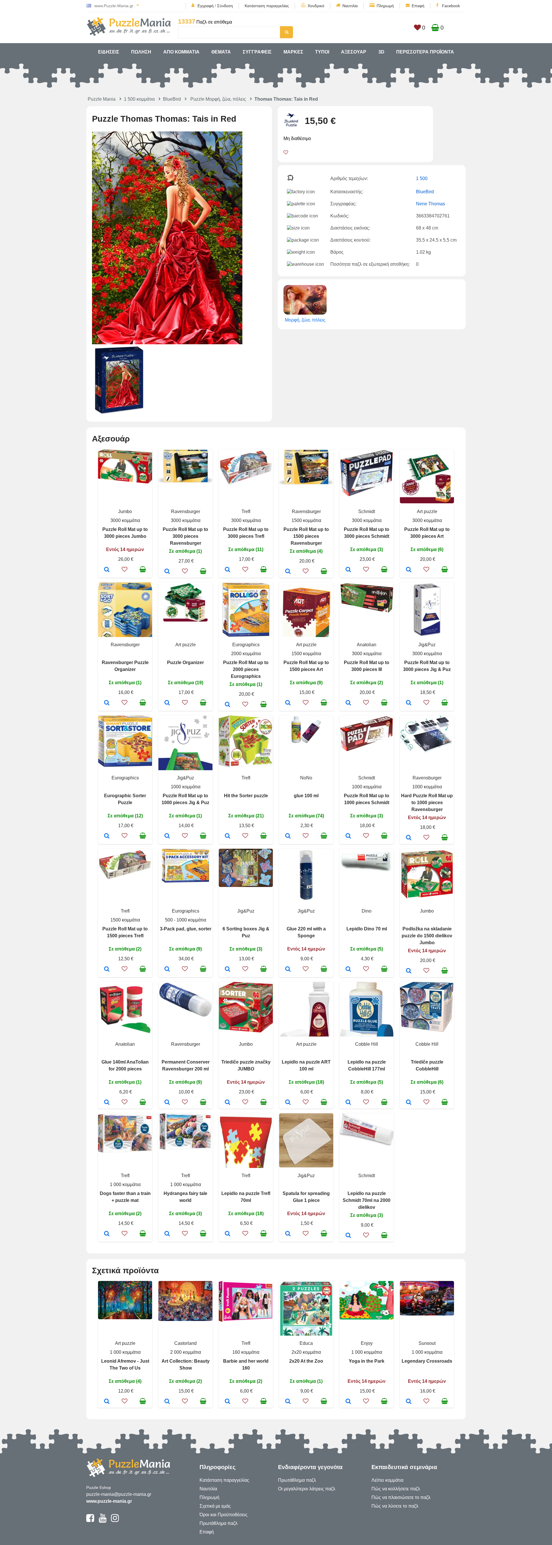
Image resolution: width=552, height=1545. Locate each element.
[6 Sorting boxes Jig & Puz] (227, 969)
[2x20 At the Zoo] (288, 1402)
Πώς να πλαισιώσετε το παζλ (400, 1497)
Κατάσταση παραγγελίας (267, 5)
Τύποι (322, 51)
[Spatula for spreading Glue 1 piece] (288, 1234)
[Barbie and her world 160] (227, 1402)
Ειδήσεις (108, 51)
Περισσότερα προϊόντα (425, 51)
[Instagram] (115, 1520)
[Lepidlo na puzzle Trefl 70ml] (227, 1234)
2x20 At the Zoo (306, 1361)
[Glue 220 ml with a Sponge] (288, 969)
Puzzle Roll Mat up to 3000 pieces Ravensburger (185, 536)
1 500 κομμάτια (139, 99)
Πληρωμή (385, 5)
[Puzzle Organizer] (167, 703)
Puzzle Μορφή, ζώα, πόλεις (218, 99)
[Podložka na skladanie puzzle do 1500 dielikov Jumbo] (408, 971)
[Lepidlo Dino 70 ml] (348, 969)
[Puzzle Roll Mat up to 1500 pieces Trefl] (107, 969)
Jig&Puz (427, 644)
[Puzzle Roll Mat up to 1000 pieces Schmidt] (348, 836)
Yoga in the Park (366, 1361)
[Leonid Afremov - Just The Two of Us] (107, 1402)
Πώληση (141, 51)
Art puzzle (427, 511)
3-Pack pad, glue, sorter (185, 928)
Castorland (185, 1343)
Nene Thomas (430, 203)
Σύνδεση (225, 5)
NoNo (306, 777)
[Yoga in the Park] (348, 1402)
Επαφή (418, 5)
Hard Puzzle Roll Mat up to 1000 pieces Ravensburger (427, 802)
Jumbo (125, 511)
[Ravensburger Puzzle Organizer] (107, 703)
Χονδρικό (316, 5)
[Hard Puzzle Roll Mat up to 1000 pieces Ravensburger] (408, 838)
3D (381, 51)
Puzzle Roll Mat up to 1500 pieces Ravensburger (306, 536)
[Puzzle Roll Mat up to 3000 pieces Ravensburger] (167, 571)
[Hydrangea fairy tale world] (167, 1234)
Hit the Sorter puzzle (246, 795)
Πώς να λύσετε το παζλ (394, 1506)
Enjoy (367, 1343)
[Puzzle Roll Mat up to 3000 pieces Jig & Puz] (408, 703)
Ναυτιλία (350, 5)
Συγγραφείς (257, 51)
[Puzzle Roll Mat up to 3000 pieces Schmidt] (348, 570)
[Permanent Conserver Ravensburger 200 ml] (167, 1102)
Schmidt (366, 511)
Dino (366, 911)
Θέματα (221, 51)
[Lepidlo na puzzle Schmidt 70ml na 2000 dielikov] (348, 1236)
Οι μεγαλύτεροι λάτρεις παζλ (306, 1488)
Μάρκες (293, 51)
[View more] (125, 481)
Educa (306, 1343)
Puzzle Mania (102, 99)
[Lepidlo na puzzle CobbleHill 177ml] (348, 1102)
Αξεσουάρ (353, 51)
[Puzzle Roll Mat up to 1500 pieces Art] (288, 703)
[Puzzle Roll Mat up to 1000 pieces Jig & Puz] (167, 836)
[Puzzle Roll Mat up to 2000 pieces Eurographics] (227, 705)
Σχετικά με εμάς (215, 1506)
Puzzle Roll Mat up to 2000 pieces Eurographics (246, 669)
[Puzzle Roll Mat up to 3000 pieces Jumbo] (107, 570)
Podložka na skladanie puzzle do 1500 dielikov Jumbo (427, 935)
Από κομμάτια (181, 51)
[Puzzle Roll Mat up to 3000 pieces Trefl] (227, 570)
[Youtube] (102, 1520)
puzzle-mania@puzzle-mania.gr (118, 1494)
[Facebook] (90, 1520)
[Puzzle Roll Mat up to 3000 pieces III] (348, 703)
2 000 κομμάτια (185, 1352)
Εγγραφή (206, 5)
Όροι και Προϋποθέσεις (224, 1514)
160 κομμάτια (245, 1352)
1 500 (422, 178)
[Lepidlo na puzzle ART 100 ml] (288, 1102)
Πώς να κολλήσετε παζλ (395, 1488)
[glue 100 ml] (288, 836)
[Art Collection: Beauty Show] (167, 1402)
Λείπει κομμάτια (387, 1480)
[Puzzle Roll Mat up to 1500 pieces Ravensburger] (288, 571)
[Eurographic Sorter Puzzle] (107, 836)
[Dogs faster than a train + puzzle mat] (107, 1234)
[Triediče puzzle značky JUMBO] (227, 1102)
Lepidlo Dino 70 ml (366, 928)
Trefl (245, 511)
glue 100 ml (306, 795)
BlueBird (172, 99)
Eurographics (246, 644)
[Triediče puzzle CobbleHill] (408, 1102)
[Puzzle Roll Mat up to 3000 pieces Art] (408, 570)
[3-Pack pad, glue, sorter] (167, 969)
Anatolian (366, 644)
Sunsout (427, 1343)
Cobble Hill (366, 1044)
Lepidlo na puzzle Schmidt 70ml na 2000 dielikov (366, 1200)
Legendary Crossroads (427, 1361)
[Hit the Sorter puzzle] (227, 836)
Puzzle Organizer (185, 662)
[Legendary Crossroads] (408, 1402)
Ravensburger (185, 511)
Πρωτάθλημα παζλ (218, 1523)
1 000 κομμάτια (125, 1184)
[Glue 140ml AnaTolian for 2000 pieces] (107, 1102)
